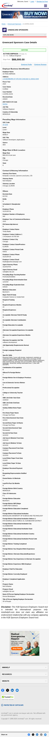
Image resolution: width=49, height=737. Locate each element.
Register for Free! (42, 1)
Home (4, 24)
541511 (5, 104)
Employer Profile (26, 64)
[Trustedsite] (7, 700)
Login (32, 1)
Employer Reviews (40, 64)
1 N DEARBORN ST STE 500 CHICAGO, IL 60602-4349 (21, 79)
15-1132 (5, 124)
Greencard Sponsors (14, 24)
